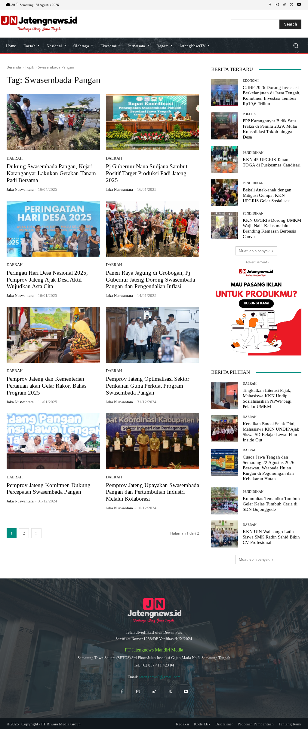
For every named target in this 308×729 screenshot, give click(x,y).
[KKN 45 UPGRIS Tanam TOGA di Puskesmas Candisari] (224, 159)
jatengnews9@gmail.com (159, 677)
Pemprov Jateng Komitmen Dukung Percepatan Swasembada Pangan (49, 488)
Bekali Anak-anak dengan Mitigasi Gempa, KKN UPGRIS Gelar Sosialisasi (267, 195)
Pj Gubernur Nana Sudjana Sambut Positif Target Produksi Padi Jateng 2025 (146, 173)
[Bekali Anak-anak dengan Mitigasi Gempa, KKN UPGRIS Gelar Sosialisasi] (224, 192)
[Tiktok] (154, 691)
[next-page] (36, 533)
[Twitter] (170, 691)
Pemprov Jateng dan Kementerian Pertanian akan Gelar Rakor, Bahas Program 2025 (46, 386)
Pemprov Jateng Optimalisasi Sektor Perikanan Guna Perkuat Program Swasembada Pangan (147, 386)
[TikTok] (284, 4)
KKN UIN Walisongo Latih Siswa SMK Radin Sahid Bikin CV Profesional (271, 537)
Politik (249, 114)
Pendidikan (253, 152)
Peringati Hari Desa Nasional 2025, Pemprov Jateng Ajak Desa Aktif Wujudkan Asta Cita (47, 280)
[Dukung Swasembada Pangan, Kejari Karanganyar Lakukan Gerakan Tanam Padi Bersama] (53, 122)
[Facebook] (270, 4)
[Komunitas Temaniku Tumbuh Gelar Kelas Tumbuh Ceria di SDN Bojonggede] (224, 500)
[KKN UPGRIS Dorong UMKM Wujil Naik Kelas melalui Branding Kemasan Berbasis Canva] (224, 225)
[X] (291, 4)
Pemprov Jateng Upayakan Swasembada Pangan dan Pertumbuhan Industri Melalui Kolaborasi (152, 492)
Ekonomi (251, 80)
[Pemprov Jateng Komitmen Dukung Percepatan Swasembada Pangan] (53, 441)
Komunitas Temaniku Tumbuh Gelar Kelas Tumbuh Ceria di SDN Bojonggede (271, 504)
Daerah (15, 158)
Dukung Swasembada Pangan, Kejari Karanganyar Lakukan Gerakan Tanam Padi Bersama (51, 173)
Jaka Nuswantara (20, 189)
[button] (295, 45)
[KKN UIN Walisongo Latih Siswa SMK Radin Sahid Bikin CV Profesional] (224, 534)
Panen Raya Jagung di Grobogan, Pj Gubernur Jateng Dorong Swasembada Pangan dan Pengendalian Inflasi (150, 280)
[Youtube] (299, 4)
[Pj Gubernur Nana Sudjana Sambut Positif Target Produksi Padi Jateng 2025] (152, 122)
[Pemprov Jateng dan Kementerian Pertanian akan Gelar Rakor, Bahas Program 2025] (53, 335)
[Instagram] (277, 4)
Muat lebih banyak (254, 250)
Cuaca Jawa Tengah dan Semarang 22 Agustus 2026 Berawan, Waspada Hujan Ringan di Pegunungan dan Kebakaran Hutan (268, 468)
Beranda (14, 67)
